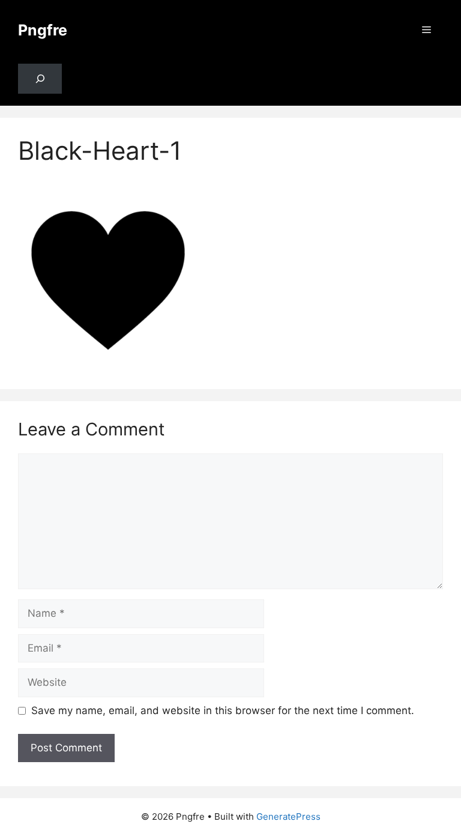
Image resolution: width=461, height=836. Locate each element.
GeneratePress (288, 816)
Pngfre (42, 30)
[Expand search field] (40, 79)
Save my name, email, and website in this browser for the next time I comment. (222, 710)
